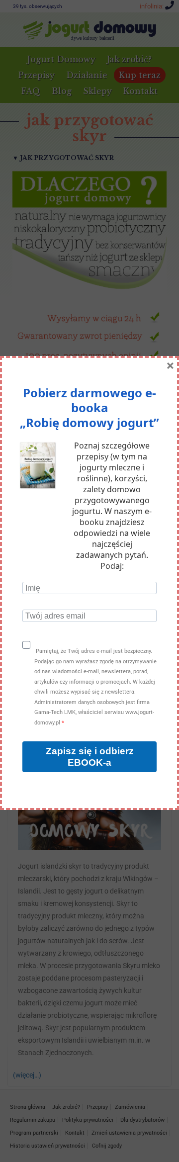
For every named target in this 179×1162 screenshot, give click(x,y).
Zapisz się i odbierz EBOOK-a (90, 757)
